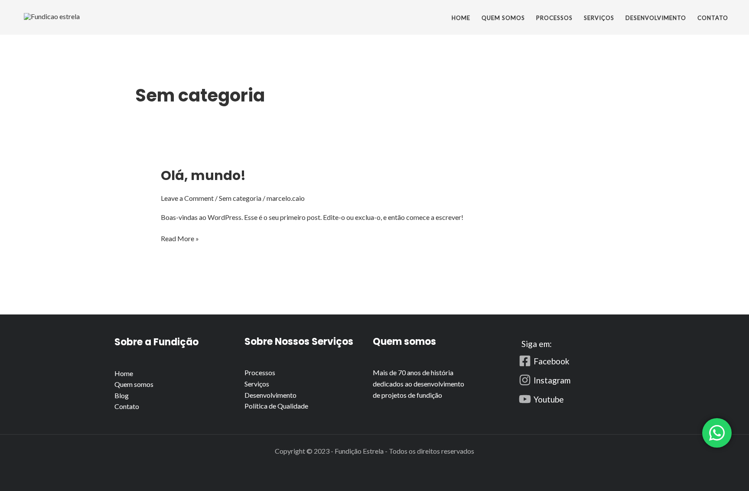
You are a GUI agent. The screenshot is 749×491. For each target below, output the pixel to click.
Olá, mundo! (203, 175)
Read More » (180, 237)
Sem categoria (240, 198)
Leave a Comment (187, 198)
